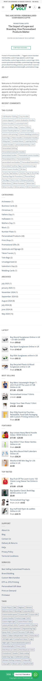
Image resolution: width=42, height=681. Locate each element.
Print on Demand (9, 590)
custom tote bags (27, 131)
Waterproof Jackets (27, 180)
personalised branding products (12, 65)
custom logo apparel (18, 58)
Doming (34, 625)
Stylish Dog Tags (7, 657)
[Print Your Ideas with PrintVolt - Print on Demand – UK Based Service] (19, 7)
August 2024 (7, 301)
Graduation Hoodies (31, 138)
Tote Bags (5, 180)
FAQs (4, 547)
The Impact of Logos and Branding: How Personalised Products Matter (21, 29)
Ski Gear (23, 169)
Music (4, 227)
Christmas (6, 210)
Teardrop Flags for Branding (28, 173)
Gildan (4, 636)
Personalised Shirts (8, 159)
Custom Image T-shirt (23, 618)
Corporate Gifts (28, 611)
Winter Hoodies (7, 187)
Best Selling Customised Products (16, 569)
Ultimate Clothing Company (11, 660)
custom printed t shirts (10, 625)
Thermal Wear (29, 176)
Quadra (15, 653)
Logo (31, 639)
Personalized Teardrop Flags (11, 166)
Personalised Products (11, 236)
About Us (6, 530)
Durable (5, 629)
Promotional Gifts (21, 23)
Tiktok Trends (7, 253)
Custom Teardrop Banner (10, 131)
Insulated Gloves (17, 141)
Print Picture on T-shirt (26, 650)
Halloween (6, 219)
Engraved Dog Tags (29, 629)
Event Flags (6, 138)
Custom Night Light (8, 622)
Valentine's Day (8, 266)
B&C (15, 607)
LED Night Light (7, 639)
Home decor (34, 636)
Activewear (6, 201)
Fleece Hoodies (17, 138)
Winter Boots (6, 183)
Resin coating (24, 653)
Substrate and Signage (11, 249)
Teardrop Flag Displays (9, 173)
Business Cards (8, 206)
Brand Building (8, 573)
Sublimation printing (22, 657)
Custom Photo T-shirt (24, 622)
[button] (3, 7)
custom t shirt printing (9, 134)
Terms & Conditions (10, 556)
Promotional (6, 653)
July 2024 (5, 305)
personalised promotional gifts (15, 67)
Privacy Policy (7, 552)
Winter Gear (30, 183)
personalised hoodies (9, 155)
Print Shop (6, 240)
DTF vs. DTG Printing (10, 582)
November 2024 (8, 292)
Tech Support (29, 38)
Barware (29, 607)
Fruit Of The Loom (19, 632)
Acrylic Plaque (7, 607)
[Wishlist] (30, 7)
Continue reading (21, 48)
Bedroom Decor (7, 611)
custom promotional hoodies (11, 62)
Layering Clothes (31, 141)
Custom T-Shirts (25, 127)
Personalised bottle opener (21, 643)
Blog (3, 534)
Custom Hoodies (8, 124)
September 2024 (9, 296)
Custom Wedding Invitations (28, 134)
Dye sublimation (15, 629)
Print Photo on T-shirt (9, 650)
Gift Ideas (30, 632)
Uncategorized (8, 262)
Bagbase (21, 607)
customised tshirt (21, 124)
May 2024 (6, 314)
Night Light (6, 643)
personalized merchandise (11, 162)
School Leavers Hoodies (10, 169)
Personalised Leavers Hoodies (29, 155)
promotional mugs (32, 67)
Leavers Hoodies (7, 145)
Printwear (6, 595)
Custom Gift (23, 614)
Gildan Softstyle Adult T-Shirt (18, 636)
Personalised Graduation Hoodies (13, 152)
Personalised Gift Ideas (11, 586)
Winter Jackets (19, 187)
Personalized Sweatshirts (30, 162)
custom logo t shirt (32, 60)
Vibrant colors (17, 664)
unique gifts (6, 664)
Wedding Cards (8, 270)
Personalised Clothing (9, 148)
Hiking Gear (6, 141)
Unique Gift (26, 660)
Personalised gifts (8, 646)
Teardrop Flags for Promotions (12, 176)
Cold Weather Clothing (9, 117)
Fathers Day (7, 214)
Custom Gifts (33, 614)
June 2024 (6, 309)
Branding (18, 611)
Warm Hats (14, 180)
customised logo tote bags (30, 62)
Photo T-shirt (20, 646)
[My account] (34, 7)
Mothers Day (7, 223)
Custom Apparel (7, 120)
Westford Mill (28, 664)
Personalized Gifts (23, 159)
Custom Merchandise (11, 577)
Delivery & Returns (9, 543)
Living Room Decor (21, 639)
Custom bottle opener (9, 614)
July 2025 (5, 283)
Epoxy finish (6, 632)
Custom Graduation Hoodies (24, 120)
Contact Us (6, 539)
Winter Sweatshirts (32, 187)
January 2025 (7, 288)
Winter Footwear (18, 183)
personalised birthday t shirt (25, 145)
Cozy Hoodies (24, 117)
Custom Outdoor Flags (9, 127)
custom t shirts (25, 625)
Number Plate (7, 231)
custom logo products (18, 60)
